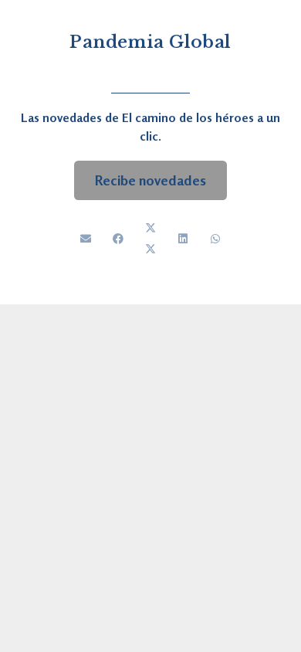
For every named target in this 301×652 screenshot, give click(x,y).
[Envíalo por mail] (85, 238)
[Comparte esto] (118, 238)
